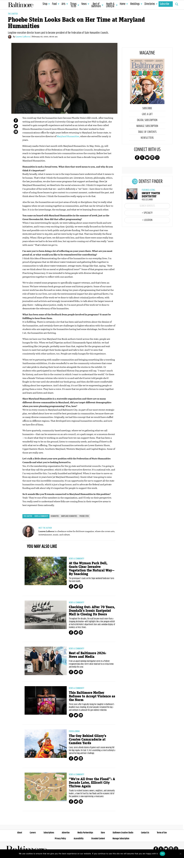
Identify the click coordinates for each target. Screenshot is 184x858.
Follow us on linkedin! (152, 157)
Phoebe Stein (84, 516)
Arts (63, 4)
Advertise (66, 833)
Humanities (55, 516)
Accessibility (79, 838)
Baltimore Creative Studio (123, 833)
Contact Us (145, 833)
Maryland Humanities (68, 136)
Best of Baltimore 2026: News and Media (87, 655)
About (19, 833)
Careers (33, 833)
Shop (45, 4)
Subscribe (164, 4)
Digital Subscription (147, 120)
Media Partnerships (85, 833)
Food (54, 4)
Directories (149, 4)
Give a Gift (147, 114)
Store (103, 833)
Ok (162, 853)
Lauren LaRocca (23, 36)
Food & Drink (74, 731)
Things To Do (73, 5)
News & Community (41, 516)
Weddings (135, 4)
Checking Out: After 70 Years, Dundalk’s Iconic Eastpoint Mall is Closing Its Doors (92, 610)
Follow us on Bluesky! (147, 157)
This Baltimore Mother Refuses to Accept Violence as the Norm (92, 696)
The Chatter (13, 14)
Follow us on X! (142, 157)
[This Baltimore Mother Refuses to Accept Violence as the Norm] (46, 700)
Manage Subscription (147, 126)
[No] (180, 853)
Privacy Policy (60, 838)
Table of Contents (147, 132)
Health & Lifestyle (110, 5)
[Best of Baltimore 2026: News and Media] (46, 661)
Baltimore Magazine (20, 4)
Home (122, 4)
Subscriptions (49, 833)
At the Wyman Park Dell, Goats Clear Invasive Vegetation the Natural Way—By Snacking (92, 568)
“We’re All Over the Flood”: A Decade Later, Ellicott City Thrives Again (92, 782)
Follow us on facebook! (137, 157)
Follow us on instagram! (157, 157)
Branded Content (98, 838)
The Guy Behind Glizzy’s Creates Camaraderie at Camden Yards (87, 739)
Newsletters (147, 137)
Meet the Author (45, 528)
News (84, 4)
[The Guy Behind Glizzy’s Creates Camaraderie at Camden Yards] (46, 743)
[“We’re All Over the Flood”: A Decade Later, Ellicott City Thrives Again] (46, 787)
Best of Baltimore (96, 5)
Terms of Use (162, 833)
